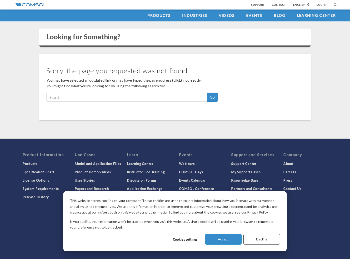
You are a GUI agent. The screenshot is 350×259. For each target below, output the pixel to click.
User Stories (85, 180)
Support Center (243, 163)
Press (287, 180)
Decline (261, 239)
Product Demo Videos (93, 171)
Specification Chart (38, 171)
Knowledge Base (245, 180)
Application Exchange (145, 188)
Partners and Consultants (251, 188)
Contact (279, 4)
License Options (36, 180)
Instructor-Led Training (146, 171)
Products (158, 15)
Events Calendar (192, 180)
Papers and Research (92, 188)
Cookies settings (185, 239)
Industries (194, 15)
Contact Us (292, 188)
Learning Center (316, 15)
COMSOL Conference (196, 188)
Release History (36, 196)
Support (258, 4)
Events (254, 15)
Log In (321, 4)
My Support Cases (245, 171)
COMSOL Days (191, 171)
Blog (279, 15)
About (288, 163)
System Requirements (41, 188)
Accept (223, 239)
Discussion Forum (141, 180)
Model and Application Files (98, 163)
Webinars (187, 163)
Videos (227, 15)
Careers (289, 171)
